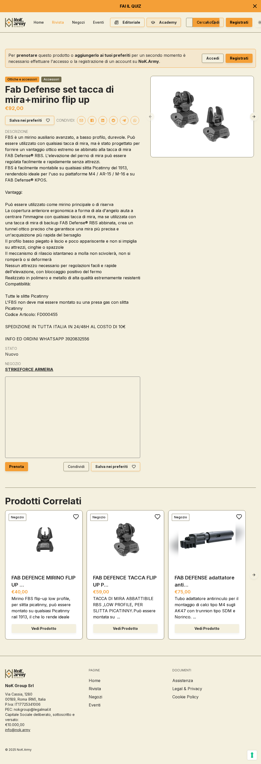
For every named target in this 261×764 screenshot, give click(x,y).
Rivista (58, 22)
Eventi (98, 22)
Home (39, 22)
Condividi (76, 466)
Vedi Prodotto (43, 628)
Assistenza (182, 680)
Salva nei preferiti (25, 120)
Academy (168, 22)
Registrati (239, 22)
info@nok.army (17, 730)
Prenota (16, 466)
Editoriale (131, 22)
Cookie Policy (185, 696)
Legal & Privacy (187, 688)
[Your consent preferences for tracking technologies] (252, 755)
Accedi (212, 22)
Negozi (78, 22)
